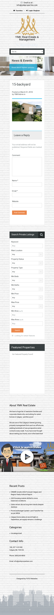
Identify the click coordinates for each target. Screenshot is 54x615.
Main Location (16, 250)
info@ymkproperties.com (27, 5)
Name (15, 181)
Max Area (17, 320)
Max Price (15, 302)
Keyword (14, 242)
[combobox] (27, 254)
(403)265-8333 (29, 45)
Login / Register (34, 11)
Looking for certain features (24, 336)
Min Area (17, 311)
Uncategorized (16, 533)
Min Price (15, 294)
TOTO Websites (31, 579)
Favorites (19, 11)
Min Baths (15, 285)
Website (15, 201)
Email (15, 191)
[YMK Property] (27, 25)
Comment (16, 155)
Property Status (17, 259)
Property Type (17, 268)
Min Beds (15, 276)
